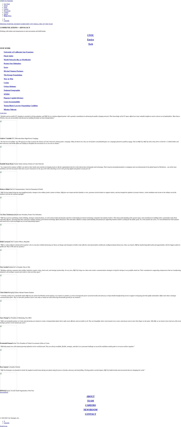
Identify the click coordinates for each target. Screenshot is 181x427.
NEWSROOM (90, 409)
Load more (3, 113)
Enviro (90, 39)
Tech (90, 44)
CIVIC (90, 35)
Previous (2, 392)
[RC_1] (6, 1)
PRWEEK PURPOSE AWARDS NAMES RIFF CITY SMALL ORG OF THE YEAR (26, 24)
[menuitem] (92, 4)
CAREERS (90, 405)
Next (6, 392)
